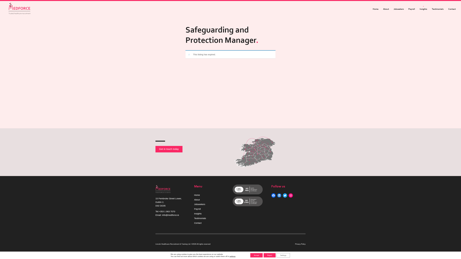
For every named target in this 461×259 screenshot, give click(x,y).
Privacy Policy (300, 244)
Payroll (411, 9)
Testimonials (438, 9)
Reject (269, 255)
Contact (452, 9)
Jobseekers (399, 9)
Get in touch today (169, 149)
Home (375, 9)
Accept (256, 255)
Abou (196, 200)
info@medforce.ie (170, 215)
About (386, 9)
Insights (423, 9)
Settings (283, 255)
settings (232, 256)
